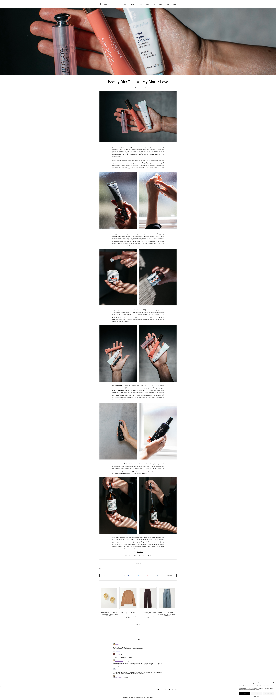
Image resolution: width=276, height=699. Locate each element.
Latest (124, 4)
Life (154, 4)
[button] (273, 683)
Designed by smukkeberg (147, 697)
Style (147, 4)
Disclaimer (139, 689)
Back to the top (106, 689)
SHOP (168, 4)
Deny (256, 693)
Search (175, 4)
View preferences (268, 693)
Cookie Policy (256, 696)
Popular (132, 4)
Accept (244, 693)
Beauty (140, 4)
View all (138, 624)
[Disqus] (138, 660)
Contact (131, 689)
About (118, 689)
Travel (160, 4)
